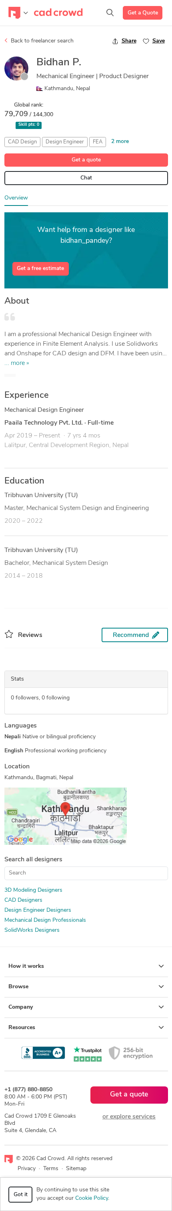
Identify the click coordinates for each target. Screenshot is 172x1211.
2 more (120, 142)
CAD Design (22, 142)
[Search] (110, 13)
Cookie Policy (91, 1198)
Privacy (27, 1169)
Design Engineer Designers (37, 910)
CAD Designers (23, 900)
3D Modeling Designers (33, 890)
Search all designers (33, 859)
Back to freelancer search (41, 41)
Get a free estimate (40, 269)
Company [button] (20, 1007)
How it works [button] (26, 966)
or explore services (129, 1117)
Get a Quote (143, 13)
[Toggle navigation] (18, 13)
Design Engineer (65, 142)
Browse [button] (18, 987)
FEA (97, 142)
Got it (21, 1195)
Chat (86, 178)
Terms (50, 1169)
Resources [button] (21, 1028)
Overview (16, 198)
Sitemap (76, 1169)
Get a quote (86, 160)
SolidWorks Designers (32, 930)
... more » (16, 363)
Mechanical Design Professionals (45, 920)
